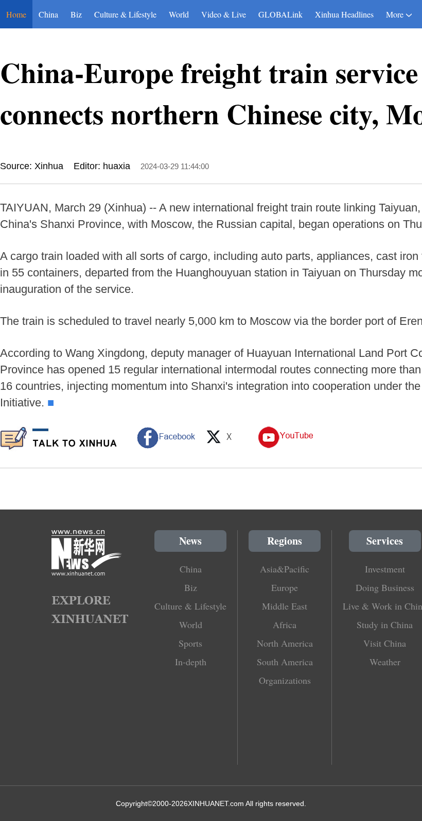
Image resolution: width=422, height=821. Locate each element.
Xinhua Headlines (344, 14)
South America (285, 661)
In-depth (190, 661)
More (394, 14)
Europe (284, 587)
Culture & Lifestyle (125, 14)
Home (16, 14)
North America (285, 643)
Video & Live (223, 14)
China (48, 14)
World (179, 14)
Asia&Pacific (284, 569)
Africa (284, 624)
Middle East (284, 606)
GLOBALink (280, 14)
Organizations (285, 680)
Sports (190, 643)
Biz (76, 14)
